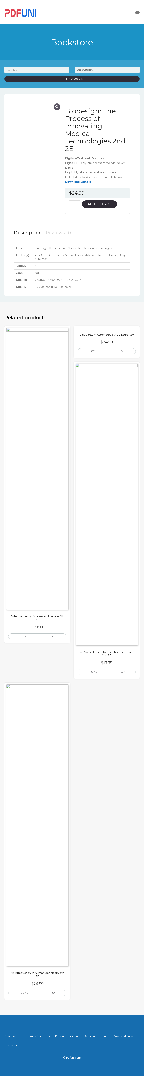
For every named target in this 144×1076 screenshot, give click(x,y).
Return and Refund (95, 1035)
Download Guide (123, 1035)
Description (28, 232)
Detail (24, 636)
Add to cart (99, 204)
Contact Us (11, 1045)
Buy (53, 636)
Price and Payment (67, 1035)
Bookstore (11, 1035)
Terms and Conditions (36, 1035)
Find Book (73, 78)
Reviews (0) (59, 232)
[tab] (28, 232)
